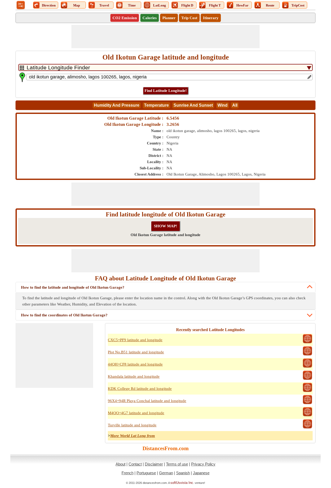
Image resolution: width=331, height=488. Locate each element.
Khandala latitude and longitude (134, 376)
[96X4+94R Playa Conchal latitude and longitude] (307, 404)
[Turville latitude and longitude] (307, 428)
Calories (149, 18)
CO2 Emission (124, 18)
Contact (135, 464)
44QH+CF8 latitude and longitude (135, 364)
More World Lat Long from (132, 436)
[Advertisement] (165, 36)
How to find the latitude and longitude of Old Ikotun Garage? (72, 287)
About (120, 464)
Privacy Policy (203, 464)
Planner (169, 18)
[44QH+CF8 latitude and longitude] (307, 367)
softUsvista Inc (181, 483)
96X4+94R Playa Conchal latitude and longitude (147, 401)
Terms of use (177, 464)
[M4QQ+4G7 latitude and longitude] (307, 416)
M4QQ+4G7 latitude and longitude (136, 413)
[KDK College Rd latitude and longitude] (307, 391)
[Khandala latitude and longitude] (307, 379)
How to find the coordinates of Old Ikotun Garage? (64, 315)
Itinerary (211, 18)
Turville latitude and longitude (132, 425)
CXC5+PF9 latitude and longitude (135, 340)
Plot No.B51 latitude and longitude (136, 352)
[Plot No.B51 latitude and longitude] (307, 355)
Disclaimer (154, 464)
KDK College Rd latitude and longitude (140, 389)
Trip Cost (189, 18)
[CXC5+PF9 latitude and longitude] (307, 343)
